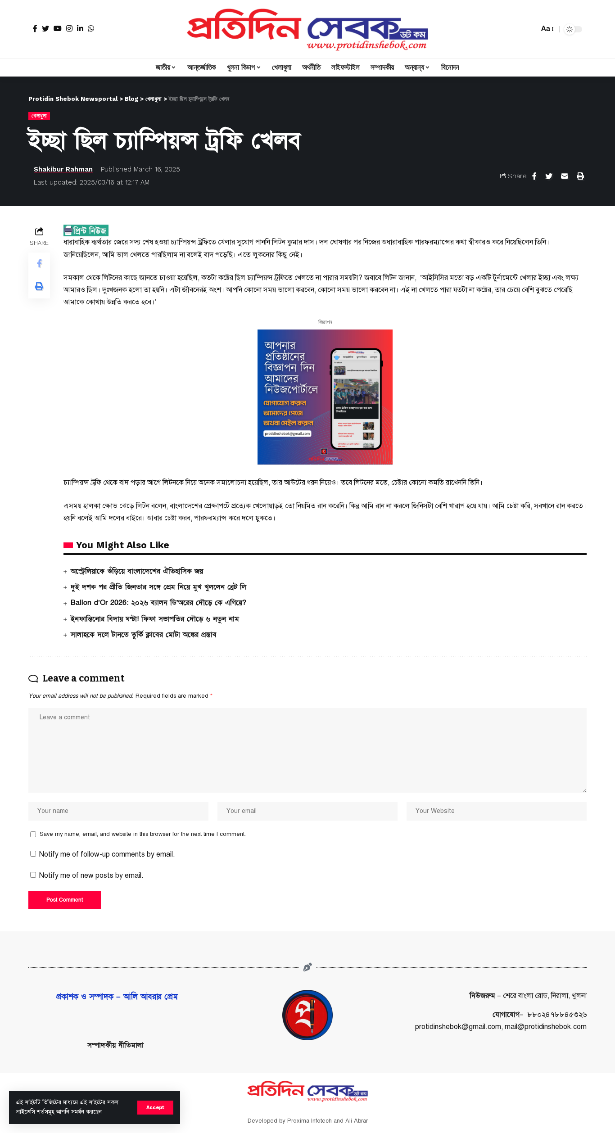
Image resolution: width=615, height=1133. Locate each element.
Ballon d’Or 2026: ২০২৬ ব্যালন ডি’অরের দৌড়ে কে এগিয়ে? (158, 603)
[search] (529, 29)
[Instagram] (69, 28)
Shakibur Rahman (63, 169)
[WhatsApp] (91, 28)
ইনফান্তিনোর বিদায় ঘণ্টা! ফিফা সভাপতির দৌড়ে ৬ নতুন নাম (155, 619)
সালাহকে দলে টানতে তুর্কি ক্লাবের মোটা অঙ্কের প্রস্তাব (144, 635)
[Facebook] (35, 28)
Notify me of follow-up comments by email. (107, 854)
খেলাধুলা (39, 116)
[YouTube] (57, 28)
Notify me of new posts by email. (91, 875)
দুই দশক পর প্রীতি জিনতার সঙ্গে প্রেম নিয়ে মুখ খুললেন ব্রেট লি (158, 587)
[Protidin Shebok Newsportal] (307, 29)
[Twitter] (45, 28)
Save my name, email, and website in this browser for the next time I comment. (143, 834)
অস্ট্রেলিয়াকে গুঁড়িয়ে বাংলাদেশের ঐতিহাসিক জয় (137, 571)
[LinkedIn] (80, 28)
